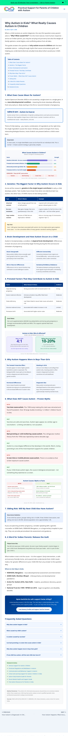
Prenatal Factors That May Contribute (20, 70)
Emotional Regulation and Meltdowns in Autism (22, 668)
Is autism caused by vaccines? (16, 637)
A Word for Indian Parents (17, 81)
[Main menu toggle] (64, 9)
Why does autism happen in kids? (17, 624)
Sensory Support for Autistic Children (19, 665)
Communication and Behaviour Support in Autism (23, 671)
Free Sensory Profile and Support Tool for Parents (34, 609)
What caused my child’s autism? (16, 630)
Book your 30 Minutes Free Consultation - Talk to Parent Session (33, 3)
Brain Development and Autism (18, 68)
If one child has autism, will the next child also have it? (24, 655)
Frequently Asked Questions (17, 84)
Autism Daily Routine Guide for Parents (20, 676)
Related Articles (14, 87)
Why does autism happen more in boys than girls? (22, 649)
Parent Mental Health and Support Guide (20, 679)
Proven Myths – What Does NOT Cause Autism (22, 76)
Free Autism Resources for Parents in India (21, 682)
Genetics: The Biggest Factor (17, 65)
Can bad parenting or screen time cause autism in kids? (24, 643)
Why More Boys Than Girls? (17, 73)
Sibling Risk (12, 79)
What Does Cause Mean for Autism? (19, 62)
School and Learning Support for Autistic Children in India (25, 674)
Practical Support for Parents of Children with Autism (38, 9)
